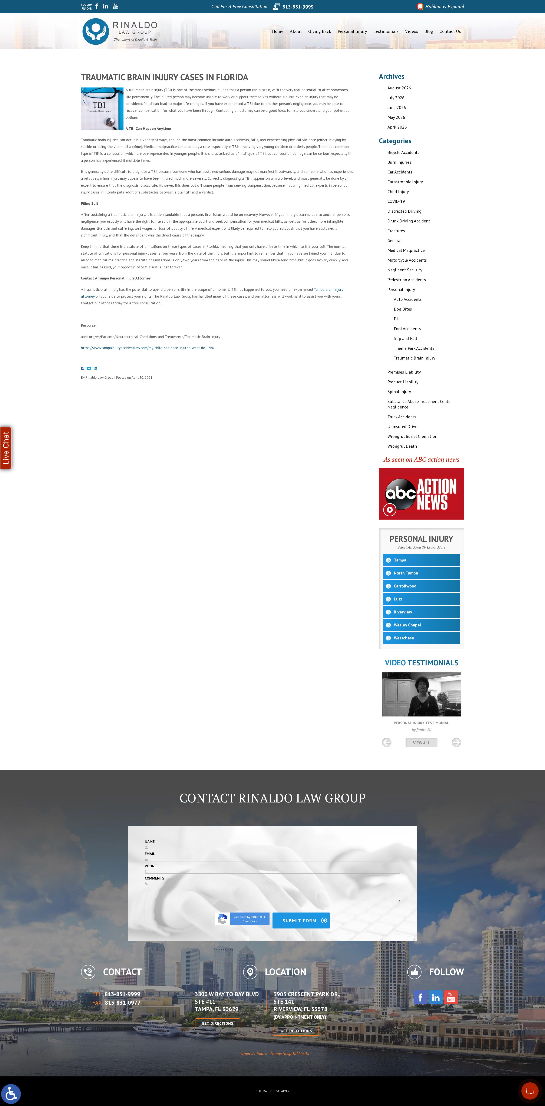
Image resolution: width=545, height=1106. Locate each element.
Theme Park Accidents (414, 348)
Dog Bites (403, 309)
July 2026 (395, 97)
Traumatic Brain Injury (414, 358)
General (394, 240)
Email (150, 853)
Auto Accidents (408, 299)
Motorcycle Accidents (407, 260)
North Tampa (406, 573)
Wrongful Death (402, 446)
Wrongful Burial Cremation (412, 436)
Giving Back (319, 31)
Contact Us (450, 31)
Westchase (404, 638)
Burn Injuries (399, 162)
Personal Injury (352, 31)
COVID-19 (396, 201)
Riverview (403, 612)
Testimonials (386, 31)
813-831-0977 (123, 1002)
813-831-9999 (298, 6)
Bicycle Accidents (403, 152)
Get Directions (217, 1023)
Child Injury (398, 191)
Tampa (400, 560)
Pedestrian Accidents (406, 279)
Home (277, 31)
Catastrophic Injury (405, 182)
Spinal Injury (399, 391)
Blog (429, 31)
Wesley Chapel (407, 625)
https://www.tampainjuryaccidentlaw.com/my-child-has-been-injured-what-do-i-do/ (147, 347)
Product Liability (402, 382)
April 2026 (397, 127)
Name (150, 841)
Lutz (398, 599)
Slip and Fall (405, 338)
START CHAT (510, 1063)
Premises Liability (404, 372)
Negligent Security (404, 270)
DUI (397, 319)
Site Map (262, 1091)
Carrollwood (405, 586)
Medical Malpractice (406, 250)
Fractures (396, 231)
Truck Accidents (401, 417)
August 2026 (399, 88)
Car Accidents (399, 172)
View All (421, 743)
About (296, 31)
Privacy (246, 921)
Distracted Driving (404, 211)
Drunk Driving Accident (408, 221)
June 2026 (396, 107)
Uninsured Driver (403, 426)
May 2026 (396, 117)
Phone (150, 866)
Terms (254, 921)
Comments (154, 878)
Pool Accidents (407, 328)
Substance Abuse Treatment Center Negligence (419, 404)
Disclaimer (281, 1091)
